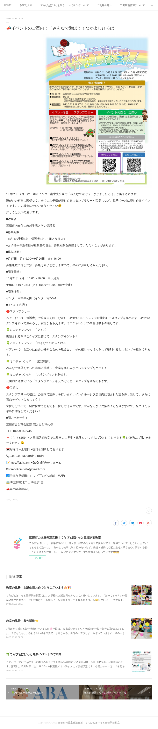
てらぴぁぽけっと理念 (52, 5)
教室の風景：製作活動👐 (22, 620)
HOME (8, 5)
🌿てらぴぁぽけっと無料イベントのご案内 (34, 654)
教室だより (26, 5)
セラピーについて (79, 5)
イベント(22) (12, 499)
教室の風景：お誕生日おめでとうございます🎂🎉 (38, 587)
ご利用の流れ (104, 5)
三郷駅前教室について (132, 5)
